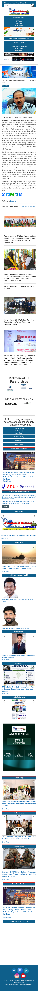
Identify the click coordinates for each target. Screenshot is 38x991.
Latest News (14, 201)
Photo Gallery (19, 23)
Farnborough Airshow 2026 (19, 46)
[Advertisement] (19, 932)
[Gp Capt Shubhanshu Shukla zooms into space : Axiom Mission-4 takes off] (19, 854)
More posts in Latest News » (29, 206)
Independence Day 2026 (19, 17)
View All (5, 502)
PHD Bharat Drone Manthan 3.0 (19, 39)
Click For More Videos (19, 911)
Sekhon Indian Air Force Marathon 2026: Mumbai (19, 287)
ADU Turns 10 (19, 440)
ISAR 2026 (19, 21)
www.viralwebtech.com (26, 974)
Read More (7, 477)
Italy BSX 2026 (19, 42)
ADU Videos (19, 444)
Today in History (19, 437)
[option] (10, 386)
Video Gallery (19, 25)
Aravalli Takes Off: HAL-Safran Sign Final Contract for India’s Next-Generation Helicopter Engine (19, 322)
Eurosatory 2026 (19, 429)
